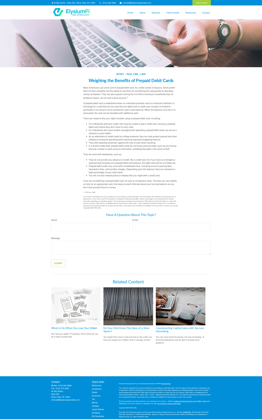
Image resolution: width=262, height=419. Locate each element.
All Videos (96, 412)
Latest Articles (98, 409)
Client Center (201, 2)
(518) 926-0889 (109, 2)
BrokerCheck (166, 383)
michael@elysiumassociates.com (137, 2)
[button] (130, 12)
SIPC (189, 412)
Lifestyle (95, 406)
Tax (93, 399)
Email (135, 220)
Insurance (96, 395)
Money (95, 402)
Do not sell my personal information (169, 403)
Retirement (96, 385)
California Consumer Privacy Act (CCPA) (187, 401)
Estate (94, 392)
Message (55, 238)
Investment (96, 388)
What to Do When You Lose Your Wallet (74, 328)
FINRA (185, 412)
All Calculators (98, 416)
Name (54, 220)
